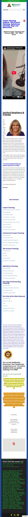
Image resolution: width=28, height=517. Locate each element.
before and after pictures (10, 171)
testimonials (21, 171)
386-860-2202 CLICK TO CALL (14, 1)
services (22, 175)
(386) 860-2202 (9, 465)
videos (8, 169)
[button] (14, 444)
